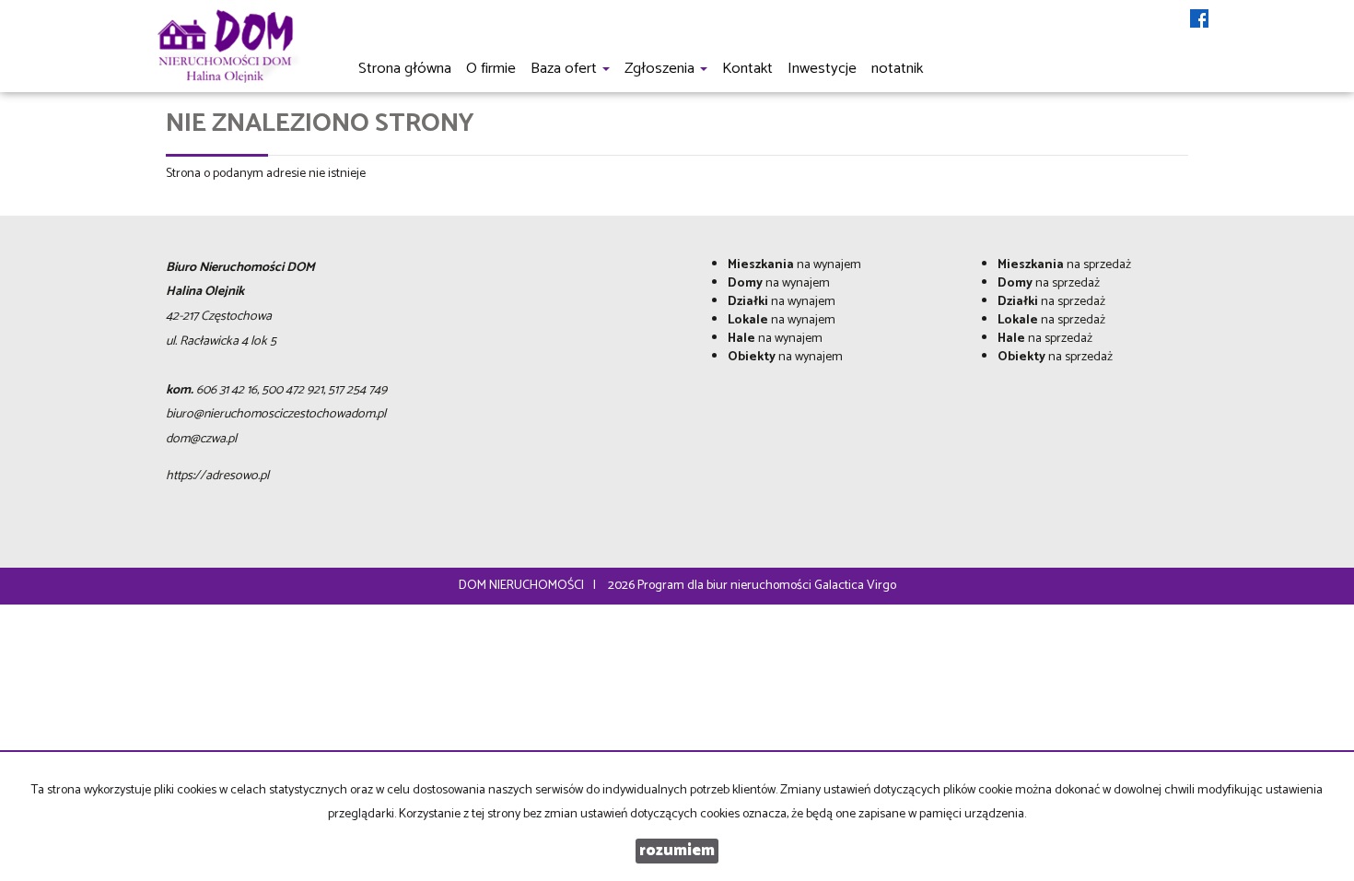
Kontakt (747, 68)
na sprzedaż (1064, 265)
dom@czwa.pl (201, 439)
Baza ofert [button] (566, 68)
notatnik (897, 68)
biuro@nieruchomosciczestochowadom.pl (276, 414)
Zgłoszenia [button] (661, 68)
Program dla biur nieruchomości (725, 585)
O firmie (491, 68)
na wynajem (794, 265)
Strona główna (404, 68)
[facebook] (1199, 20)
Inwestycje (822, 68)
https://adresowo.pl (217, 476)
